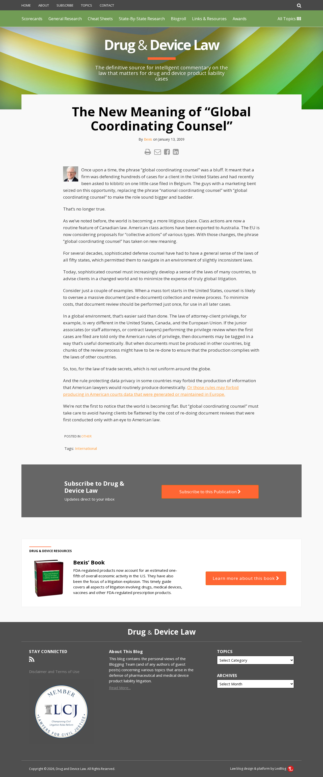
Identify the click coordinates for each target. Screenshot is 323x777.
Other (86, 436)
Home (26, 5)
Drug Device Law (161, 44)
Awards (240, 18)
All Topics (287, 18)
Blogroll (178, 18)
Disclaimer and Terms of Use (54, 671)
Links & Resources (209, 18)
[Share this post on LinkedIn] (176, 151)
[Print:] (148, 151)
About (43, 5)
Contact (107, 5)
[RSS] (31, 659)
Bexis (148, 139)
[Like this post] (167, 151)
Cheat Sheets (100, 18)
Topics (86, 5)
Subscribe (65, 5)
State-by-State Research (142, 18)
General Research (65, 18)
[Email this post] (157, 151)
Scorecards (32, 18)
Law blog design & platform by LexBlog (258, 768)
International (86, 448)
